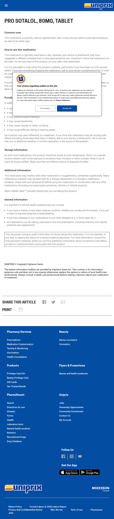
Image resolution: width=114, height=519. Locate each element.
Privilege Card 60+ (16, 373)
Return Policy (15, 506)
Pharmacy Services (19, 332)
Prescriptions (13, 340)
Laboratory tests (15, 424)
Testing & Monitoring (17, 348)
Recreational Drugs (16, 437)
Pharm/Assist (15, 395)
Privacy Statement (63, 100)
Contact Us (64, 415)
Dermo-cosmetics (68, 340)
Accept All (67, 108)
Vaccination (13, 352)
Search (10, 403)
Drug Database (14, 441)
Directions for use (16, 407)
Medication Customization (20, 344)
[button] (44, 302)
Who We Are (56, 509)
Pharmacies (96, 509)
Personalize (45, 108)
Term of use (77, 509)
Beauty (63, 332)
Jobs (61, 403)
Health (10, 420)
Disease (11, 411)
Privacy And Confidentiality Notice (25, 509)
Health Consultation (17, 357)
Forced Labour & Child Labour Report (48, 506)
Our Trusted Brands (16, 386)
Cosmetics (64, 344)
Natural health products (18, 428)
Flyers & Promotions (72, 366)
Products (13, 366)
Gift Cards (12, 382)
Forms (10, 415)
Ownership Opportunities (71, 407)
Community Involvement (71, 411)
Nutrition (11, 432)
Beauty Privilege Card (17, 378)
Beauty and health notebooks (73, 373)
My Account (65, 420)
